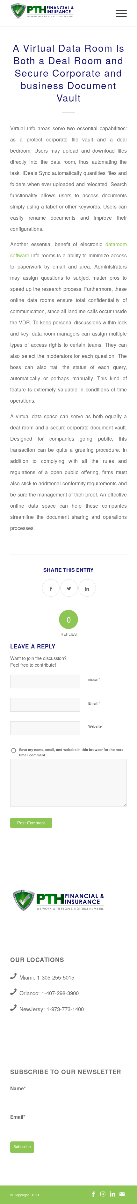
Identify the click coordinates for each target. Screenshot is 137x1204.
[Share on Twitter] (69, 588)
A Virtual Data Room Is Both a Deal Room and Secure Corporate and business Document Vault (69, 72)
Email (94, 703)
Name (94, 680)
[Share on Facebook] (51, 588)
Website (95, 726)
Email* (17, 1116)
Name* (18, 1088)
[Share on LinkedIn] (87, 588)
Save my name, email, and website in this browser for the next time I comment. (71, 752)
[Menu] (118, 13)
